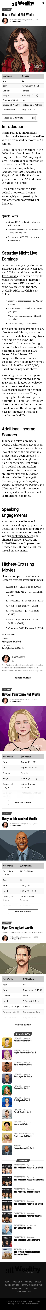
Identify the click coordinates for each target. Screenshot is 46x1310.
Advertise (28, 1282)
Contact (38, 1282)
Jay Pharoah (9, 276)
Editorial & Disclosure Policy (32, 1285)
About (7, 1282)
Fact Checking (16, 1288)
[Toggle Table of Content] (32, 118)
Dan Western (16, 21)
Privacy (26, 1288)
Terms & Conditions (24, 1291)
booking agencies (22, 536)
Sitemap (35, 1288)
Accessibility (17, 1282)
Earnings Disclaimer (12, 1285)
